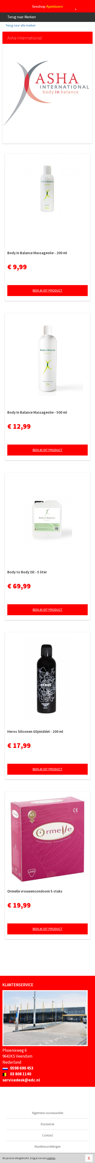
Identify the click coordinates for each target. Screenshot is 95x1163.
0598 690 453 (21, 1068)
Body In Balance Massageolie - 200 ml (37, 253)
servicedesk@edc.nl (21, 1080)
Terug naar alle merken (20, 25)
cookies (51, 1158)
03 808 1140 (20, 1074)
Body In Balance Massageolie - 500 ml (37, 412)
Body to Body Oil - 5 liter (27, 572)
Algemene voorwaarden (47, 1113)
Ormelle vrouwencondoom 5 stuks (34, 891)
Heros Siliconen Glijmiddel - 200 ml (35, 731)
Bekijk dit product (47, 290)
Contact (47, 1135)
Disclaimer (47, 1124)
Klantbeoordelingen (48, 1146)
